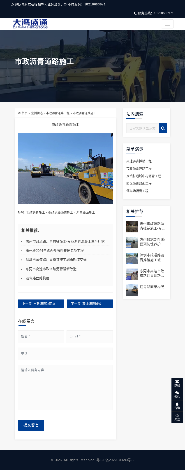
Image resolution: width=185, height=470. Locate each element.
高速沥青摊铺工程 (139, 161)
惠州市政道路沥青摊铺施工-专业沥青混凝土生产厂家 (65, 241)
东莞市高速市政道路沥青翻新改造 (51, 269)
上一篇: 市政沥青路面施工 (40, 304)
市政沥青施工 (35, 212)
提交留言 (31, 425)
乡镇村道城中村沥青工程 (143, 176)
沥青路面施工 (85, 212)
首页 (25, 113)
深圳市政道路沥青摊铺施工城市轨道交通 (56, 260)
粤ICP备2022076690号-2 (115, 460)
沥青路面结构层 (37, 278)
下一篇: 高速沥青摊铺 (86, 304)
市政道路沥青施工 (60, 212)
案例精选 (37, 113)
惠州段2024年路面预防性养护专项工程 (55, 251)
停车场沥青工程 (137, 191)
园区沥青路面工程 (139, 183)
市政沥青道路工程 (57, 113)
